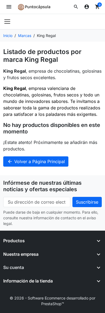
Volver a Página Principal (36, 161)
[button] (76, 6)
